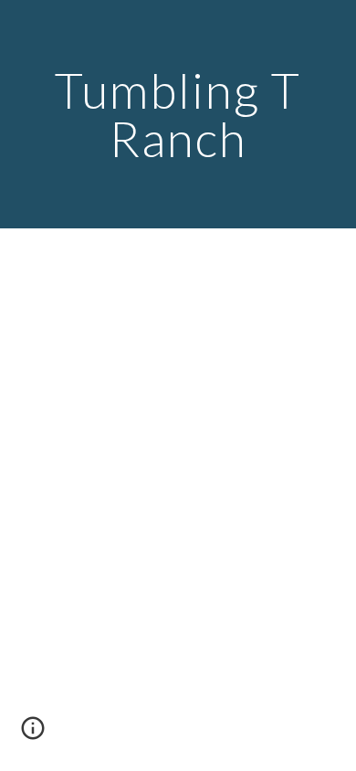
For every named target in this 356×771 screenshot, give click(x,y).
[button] (33, 734)
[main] (178, 114)
